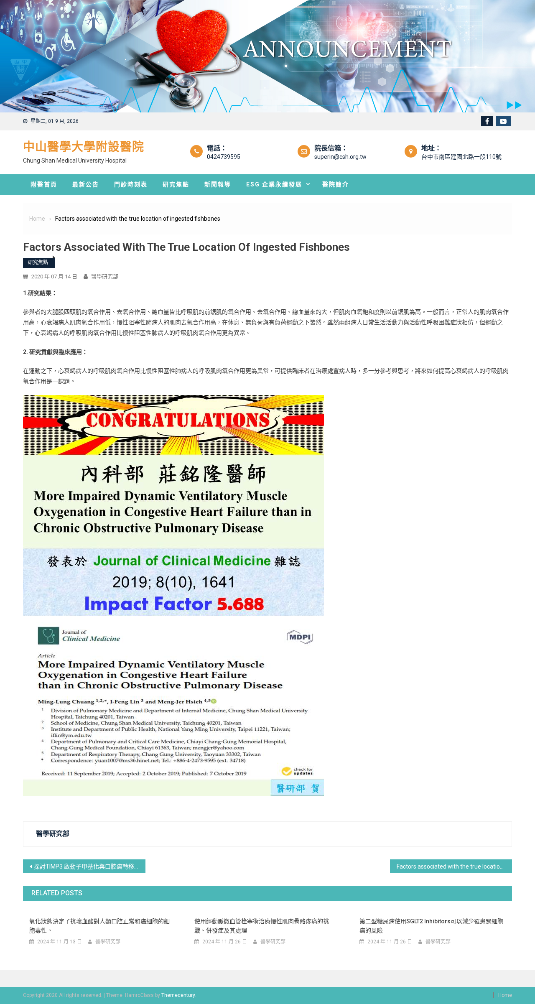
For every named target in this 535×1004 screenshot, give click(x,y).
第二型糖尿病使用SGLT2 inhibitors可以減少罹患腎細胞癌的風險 (431, 926)
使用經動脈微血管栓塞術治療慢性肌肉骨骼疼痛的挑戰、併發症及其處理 (261, 926)
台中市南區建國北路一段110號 (461, 156)
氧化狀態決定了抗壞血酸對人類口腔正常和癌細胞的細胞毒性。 (99, 926)
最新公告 (85, 184)
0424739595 (223, 156)
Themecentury (178, 995)
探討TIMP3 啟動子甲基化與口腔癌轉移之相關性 (89, 866)
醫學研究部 (104, 276)
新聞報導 (217, 184)
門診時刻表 (131, 184)
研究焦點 (176, 184)
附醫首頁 (44, 184)
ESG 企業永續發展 (274, 184)
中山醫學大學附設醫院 (83, 147)
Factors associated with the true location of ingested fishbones (454, 866)
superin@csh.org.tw (340, 156)
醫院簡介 (335, 184)
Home (505, 995)
